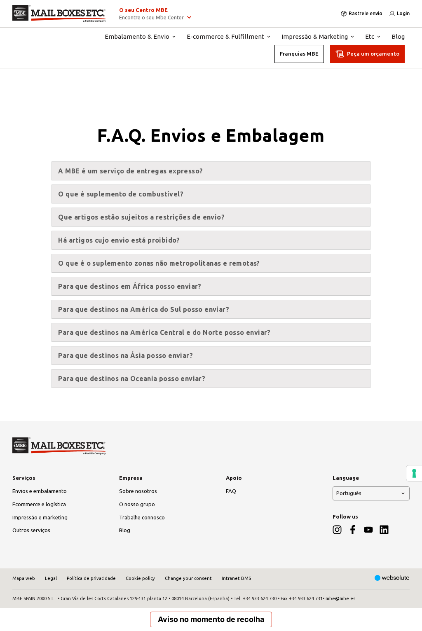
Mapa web (23, 578)
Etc (369, 36)
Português (348, 493)
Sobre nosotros (138, 491)
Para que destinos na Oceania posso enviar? (131, 378)
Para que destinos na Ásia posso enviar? (125, 355)
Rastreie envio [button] (365, 13)
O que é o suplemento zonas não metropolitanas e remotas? (159, 263)
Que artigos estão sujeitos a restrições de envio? (141, 217)
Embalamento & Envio (137, 36)
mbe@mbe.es (340, 598)
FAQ (231, 491)
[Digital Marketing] (392, 578)
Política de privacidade (91, 578)
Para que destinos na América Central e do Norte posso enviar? (164, 332)
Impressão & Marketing (314, 36)
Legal (51, 578)
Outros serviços (31, 530)
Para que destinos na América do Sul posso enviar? (143, 309)
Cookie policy (140, 578)
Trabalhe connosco (142, 517)
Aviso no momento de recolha (211, 619)
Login (403, 13)
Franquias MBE (299, 53)
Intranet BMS (236, 578)
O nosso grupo (137, 504)
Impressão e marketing (40, 517)
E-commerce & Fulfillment (225, 36)
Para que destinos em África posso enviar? (129, 286)
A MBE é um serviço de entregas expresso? (130, 171)
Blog (398, 36)
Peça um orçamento (373, 53)
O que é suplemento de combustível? (120, 194)
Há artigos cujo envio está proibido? (119, 240)
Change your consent (188, 578)
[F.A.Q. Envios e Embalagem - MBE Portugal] (59, 13)
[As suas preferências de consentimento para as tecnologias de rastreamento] (414, 473)
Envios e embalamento (39, 491)
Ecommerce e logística (39, 504)
